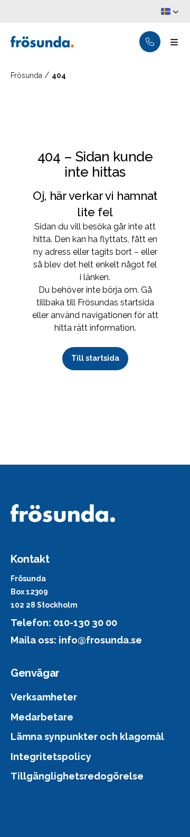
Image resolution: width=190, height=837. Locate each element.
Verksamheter (44, 697)
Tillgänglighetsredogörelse (77, 776)
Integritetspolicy (51, 756)
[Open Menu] (174, 41)
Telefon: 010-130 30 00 (64, 622)
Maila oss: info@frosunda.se (76, 640)
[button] (170, 11)
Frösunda (27, 75)
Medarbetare (42, 717)
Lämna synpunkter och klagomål (87, 736)
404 (59, 75)
